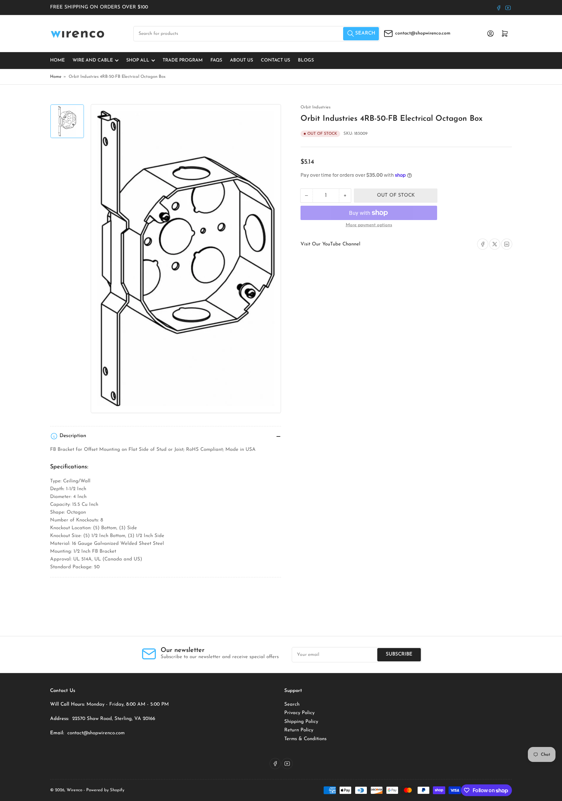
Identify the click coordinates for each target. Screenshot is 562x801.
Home (57, 60)
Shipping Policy (301, 721)
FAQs (216, 60)
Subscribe (399, 654)
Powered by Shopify (105, 790)
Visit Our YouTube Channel (330, 244)
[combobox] (256, 33)
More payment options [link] (369, 225)
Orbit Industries (315, 107)
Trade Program (183, 60)
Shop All (137, 60)
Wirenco (74, 790)
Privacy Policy (299, 713)
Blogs (306, 60)
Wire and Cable (93, 60)
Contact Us (275, 60)
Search (292, 704)
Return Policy (298, 730)
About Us (241, 60)
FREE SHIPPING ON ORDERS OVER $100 (99, 7)
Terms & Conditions (305, 739)
